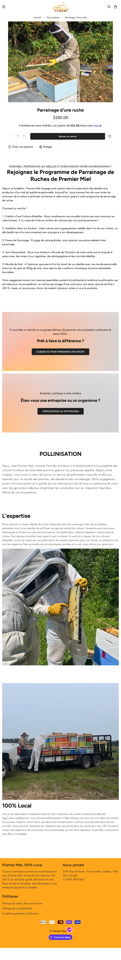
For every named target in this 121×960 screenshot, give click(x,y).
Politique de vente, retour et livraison (22, 903)
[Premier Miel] (60, 7)
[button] (115, 6)
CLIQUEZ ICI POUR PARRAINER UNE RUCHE (60, 351)
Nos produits (53, 17)
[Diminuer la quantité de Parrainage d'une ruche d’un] (11, 135)
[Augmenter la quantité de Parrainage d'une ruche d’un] (24, 135)
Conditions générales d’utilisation (20, 913)
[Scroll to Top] (115, 943)
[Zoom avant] (108, 27)
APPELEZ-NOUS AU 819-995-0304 (60, 411)
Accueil (37, 17)
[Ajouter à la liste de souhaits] (109, 136)
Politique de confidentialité (17, 908)
